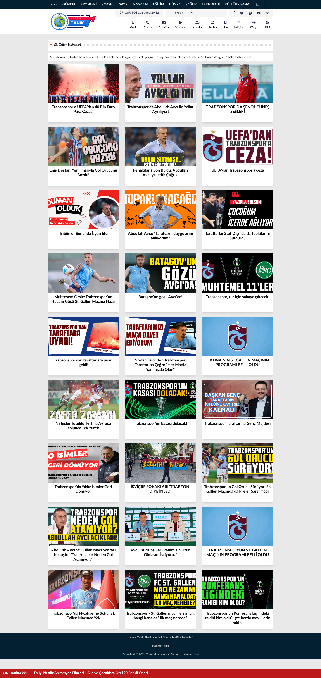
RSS (267, 27)
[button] (259, 5)
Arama (147, 27)
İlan (225, 27)
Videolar (180, 27)
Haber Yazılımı (190, 654)
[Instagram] (250, 13)
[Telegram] (267, 13)
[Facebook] (234, 13)
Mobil (132, 27)
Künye (254, 27)
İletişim (238, 27)
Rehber (212, 27)
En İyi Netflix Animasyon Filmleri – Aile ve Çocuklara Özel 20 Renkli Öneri (91, 673)
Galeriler (164, 27)
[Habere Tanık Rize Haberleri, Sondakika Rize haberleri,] (73, 21)
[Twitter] (242, 13)
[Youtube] (258, 13)
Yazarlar (197, 27)
